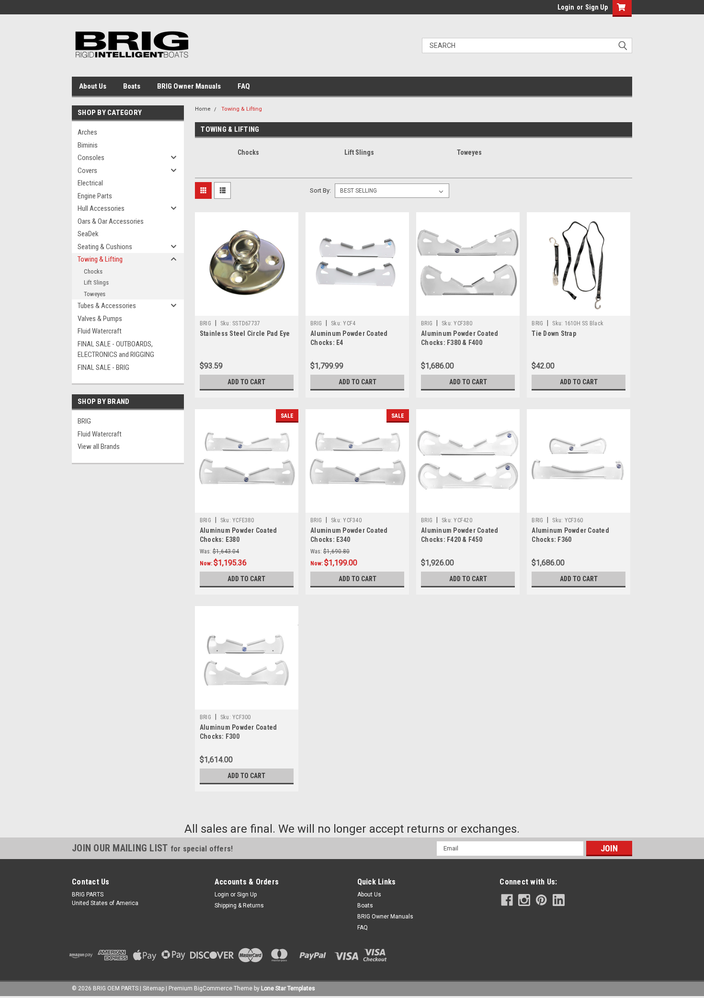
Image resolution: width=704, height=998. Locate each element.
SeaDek (88, 233)
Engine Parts (95, 196)
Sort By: (320, 190)
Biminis (88, 145)
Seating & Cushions (105, 246)
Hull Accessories (101, 208)
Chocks (93, 271)
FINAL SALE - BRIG (103, 367)
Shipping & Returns (239, 905)
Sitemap (153, 988)
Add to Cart (246, 382)
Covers (87, 170)
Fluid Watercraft (100, 331)
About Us (92, 86)
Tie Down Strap (554, 333)
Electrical (90, 183)
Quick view (246, 308)
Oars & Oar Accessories (111, 221)
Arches (87, 132)
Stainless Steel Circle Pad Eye (245, 333)
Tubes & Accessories (107, 305)
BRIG (84, 421)
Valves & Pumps (100, 318)
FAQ (244, 86)
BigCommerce (213, 988)
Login (565, 7)
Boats (131, 86)
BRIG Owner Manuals (189, 86)
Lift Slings (96, 282)
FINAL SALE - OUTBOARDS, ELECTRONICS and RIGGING (116, 349)
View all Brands (99, 446)
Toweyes (94, 294)
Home (203, 109)
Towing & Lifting (100, 259)
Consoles (91, 157)
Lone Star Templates (288, 988)
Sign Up (596, 7)
